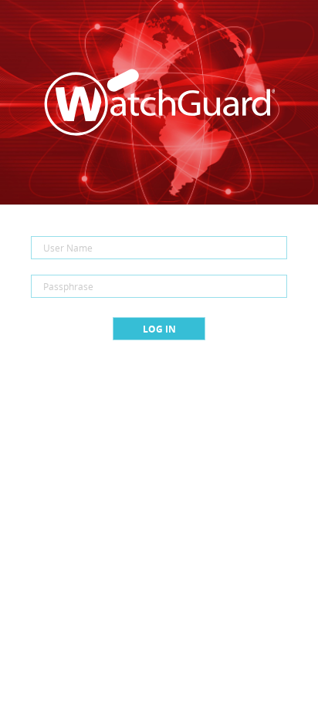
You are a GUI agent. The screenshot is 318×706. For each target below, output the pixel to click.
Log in (159, 329)
